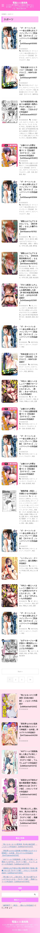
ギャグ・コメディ (24, 367)
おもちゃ (22, 498)
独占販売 (29, 138)
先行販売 (29, 126)
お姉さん (28, 498)
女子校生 (30, 653)
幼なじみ (33, 570)
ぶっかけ (22, 501)
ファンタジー (33, 170)
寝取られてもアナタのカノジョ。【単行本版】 (28, 241)
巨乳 (25, 135)
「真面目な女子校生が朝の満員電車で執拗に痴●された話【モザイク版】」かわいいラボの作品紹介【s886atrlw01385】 (19, 870)
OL (32, 306)
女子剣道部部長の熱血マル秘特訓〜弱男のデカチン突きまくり (28, 131)
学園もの (31, 133)
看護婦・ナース (26, 519)
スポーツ (28, 58)
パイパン (24, 124)
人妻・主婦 (30, 172)
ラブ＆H (29, 507)
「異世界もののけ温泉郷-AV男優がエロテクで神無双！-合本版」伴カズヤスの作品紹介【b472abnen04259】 (19, 853)
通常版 (35, 246)
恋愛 (30, 246)
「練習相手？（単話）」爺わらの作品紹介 (18, 905)
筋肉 (33, 317)
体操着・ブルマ (24, 239)
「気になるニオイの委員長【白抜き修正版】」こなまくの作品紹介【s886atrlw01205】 (28, 701)
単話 (28, 60)
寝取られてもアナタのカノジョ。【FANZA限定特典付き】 (28, 273)
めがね (28, 501)
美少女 (29, 521)
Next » (20, 671)
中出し (23, 126)
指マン (27, 516)
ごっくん (35, 498)
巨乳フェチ (31, 135)
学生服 (23, 570)
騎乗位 (35, 138)
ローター (25, 510)
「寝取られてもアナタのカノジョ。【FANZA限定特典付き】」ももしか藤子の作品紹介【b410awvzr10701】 (28, 258)
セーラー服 (24, 505)
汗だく (23, 138)
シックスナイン (28, 503)
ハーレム (32, 87)
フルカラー (22, 60)
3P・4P (34, 397)
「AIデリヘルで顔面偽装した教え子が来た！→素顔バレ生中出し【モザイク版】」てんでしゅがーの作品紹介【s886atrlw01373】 (19, 861)
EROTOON (25, 51)
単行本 (32, 239)
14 (30, 680)
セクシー (35, 58)
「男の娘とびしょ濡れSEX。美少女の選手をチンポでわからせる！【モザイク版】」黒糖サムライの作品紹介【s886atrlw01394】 (19, 879)
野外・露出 (24, 523)
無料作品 (35, 94)
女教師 (26, 514)
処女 (27, 568)
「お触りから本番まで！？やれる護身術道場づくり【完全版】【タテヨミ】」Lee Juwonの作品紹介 (28, 414)
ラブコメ (22, 568)
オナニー (33, 501)
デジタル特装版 (24, 268)
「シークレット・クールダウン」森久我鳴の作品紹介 (28, 560)
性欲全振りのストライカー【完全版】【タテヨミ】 (28, 92)
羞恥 (33, 521)
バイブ (31, 505)
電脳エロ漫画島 (20, 2)
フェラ (30, 124)
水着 (31, 516)
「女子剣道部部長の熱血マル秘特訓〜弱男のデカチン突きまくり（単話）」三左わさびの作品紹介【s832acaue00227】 (28, 109)
